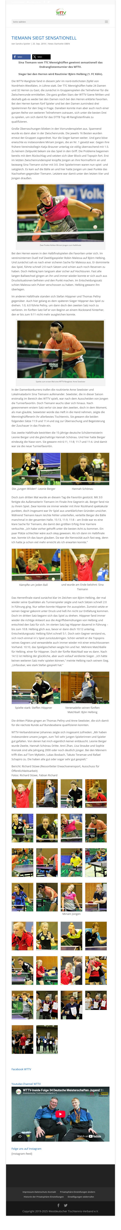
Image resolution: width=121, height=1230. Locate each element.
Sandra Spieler (23, 43)
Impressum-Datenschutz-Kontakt (39, 1191)
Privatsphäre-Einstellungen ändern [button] (77, 1191)
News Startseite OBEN (59, 43)
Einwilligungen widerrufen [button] (81, 1196)
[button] (21, 56)
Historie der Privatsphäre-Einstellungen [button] (44, 1196)
